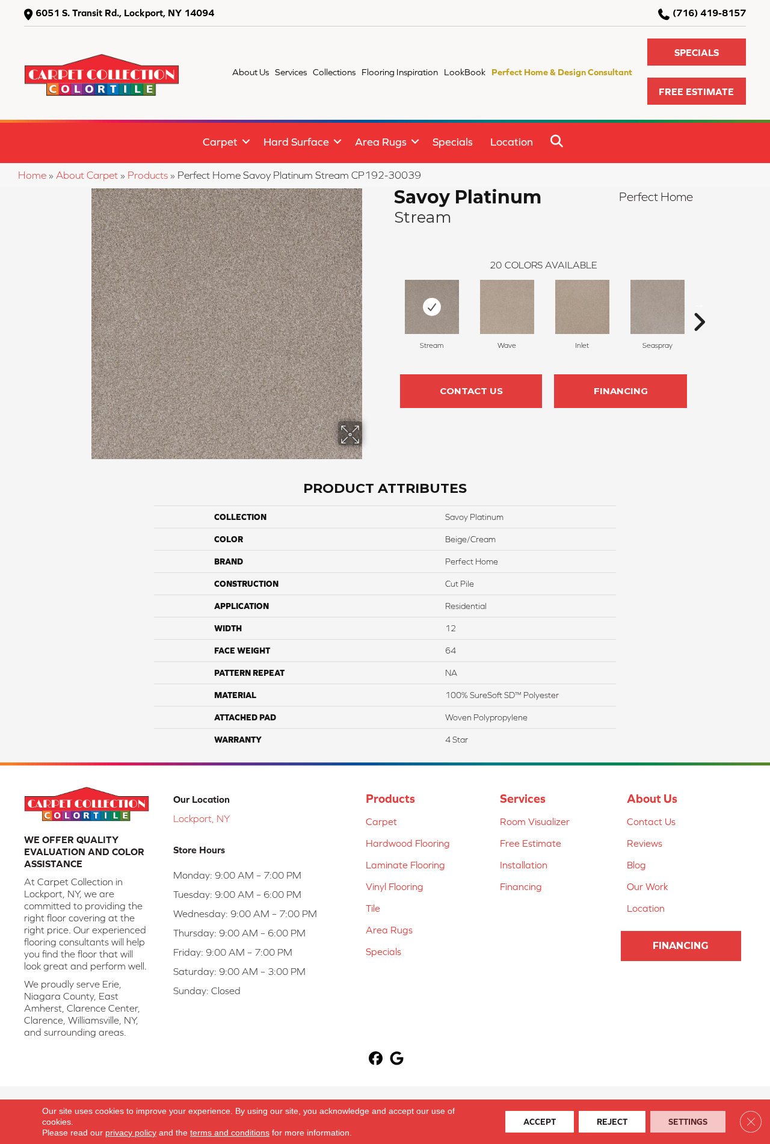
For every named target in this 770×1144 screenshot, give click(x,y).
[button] (696, 52)
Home (32, 175)
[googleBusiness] (396, 1059)
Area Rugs (381, 141)
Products (148, 175)
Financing (621, 391)
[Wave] (507, 307)
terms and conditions (230, 1132)
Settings (687, 1122)
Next (699, 304)
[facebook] (375, 1059)
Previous (388, 304)
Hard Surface (296, 141)
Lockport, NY (201, 818)
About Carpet (87, 175)
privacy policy (130, 1132)
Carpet (220, 141)
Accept (539, 1122)
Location (511, 141)
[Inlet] (582, 307)
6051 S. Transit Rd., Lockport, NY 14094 (124, 12)
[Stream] (432, 307)
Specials (453, 141)
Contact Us (471, 391)
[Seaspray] (657, 307)
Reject (612, 1122)
